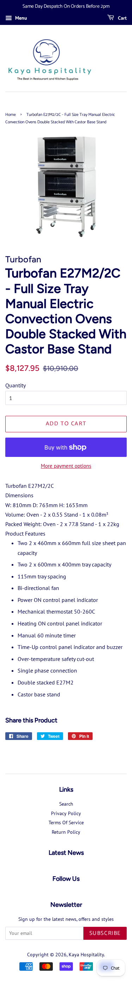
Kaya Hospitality (86, 954)
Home (10, 114)
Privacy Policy (66, 813)
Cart (122, 18)
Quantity (15, 385)
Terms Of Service (66, 822)
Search (66, 804)
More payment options (66, 466)
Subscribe (105, 933)
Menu (20, 18)
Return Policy (66, 832)
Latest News (66, 853)
